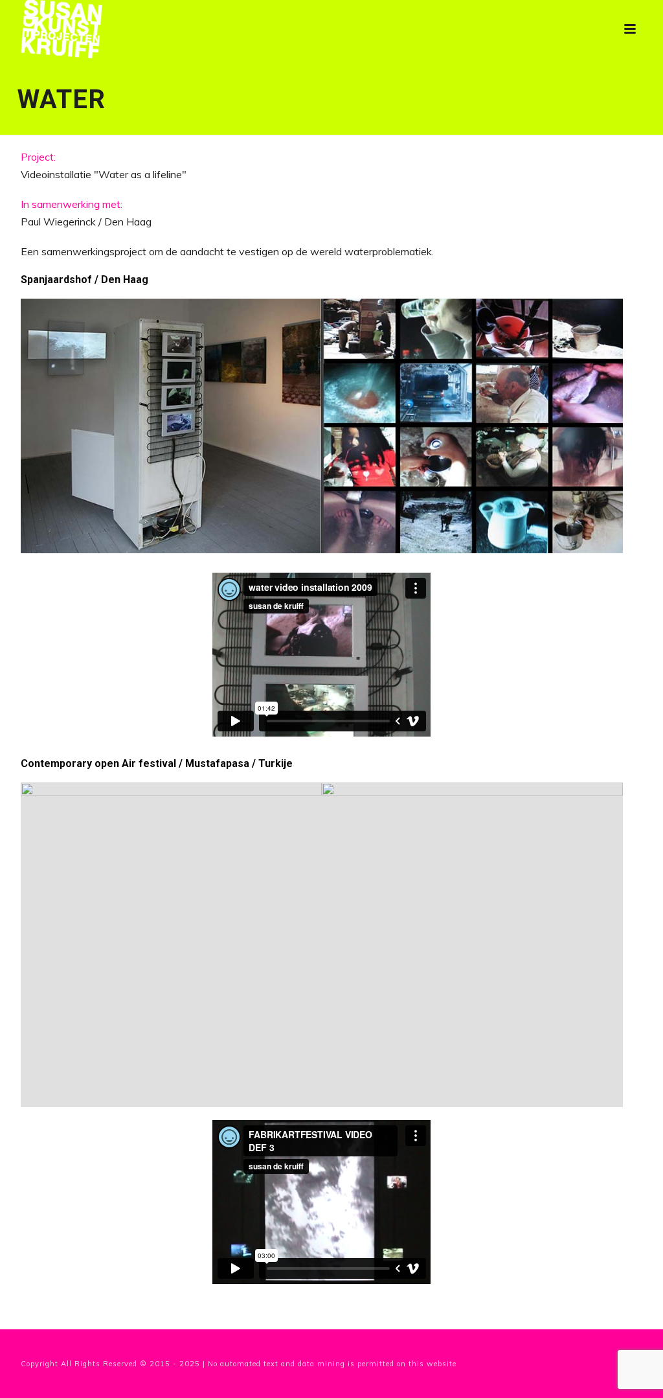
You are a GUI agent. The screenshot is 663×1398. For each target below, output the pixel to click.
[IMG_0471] (171, 945)
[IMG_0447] (472, 945)
